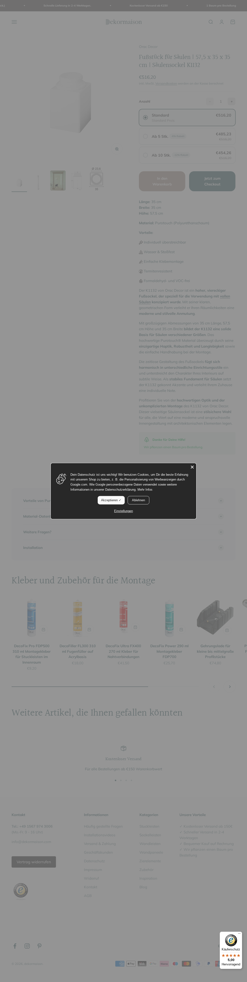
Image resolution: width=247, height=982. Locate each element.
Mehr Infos (144, 489)
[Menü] (239, 934)
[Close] (192, 467)
